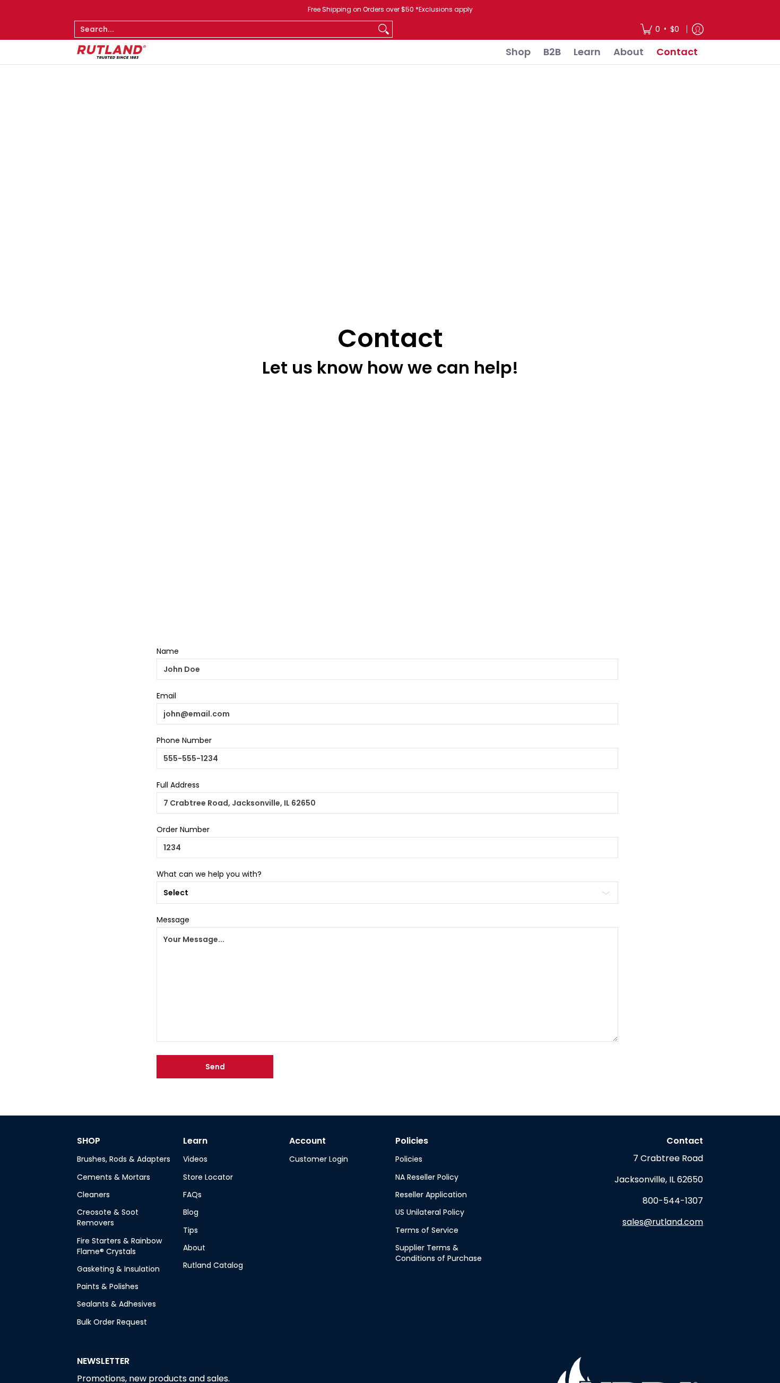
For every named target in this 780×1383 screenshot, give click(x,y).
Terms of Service (426, 1230)
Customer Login (318, 1159)
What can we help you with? (209, 874)
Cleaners (93, 1194)
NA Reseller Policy (426, 1177)
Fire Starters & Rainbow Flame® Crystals (119, 1246)
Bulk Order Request (112, 1322)
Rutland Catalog (213, 1265)
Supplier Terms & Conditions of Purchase (438, 1253)
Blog (190, 1212)
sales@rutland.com (662, 1222)
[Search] (383, 29)
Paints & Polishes (107, 1286)
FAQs (192, 1194)
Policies (408, 1159)
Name (168, 651)
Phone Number (184, 740)
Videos (195, 1159)
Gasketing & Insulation (118, 1269)
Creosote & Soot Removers (107, 1217)
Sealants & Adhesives (116, 1304)
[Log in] (697, 29)
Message (173, 919)
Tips (190, 1230)
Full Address (178, 785)
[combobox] (225, 29)
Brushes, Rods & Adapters (123, 1159)
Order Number (183, 829)
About (194, 1247)
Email (166, 695)
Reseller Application (431, 1194)
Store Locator (208, 1177)
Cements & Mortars (113, 1177)
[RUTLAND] (111, 52)
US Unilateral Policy (429, 1212)
